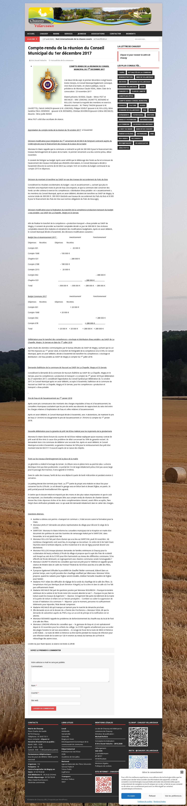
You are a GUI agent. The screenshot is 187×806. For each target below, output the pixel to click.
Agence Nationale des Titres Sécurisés (76, 764)
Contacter (115, 33)
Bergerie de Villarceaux (140, 82)
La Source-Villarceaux (143, 124)
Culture (132, 105)
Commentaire (36, 666)
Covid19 (122, 105)
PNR (152, 134)
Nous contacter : (38, 739)
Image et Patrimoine (127, 120)
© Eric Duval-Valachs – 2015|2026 (108, 743)
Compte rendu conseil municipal (133, 101)
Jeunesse (82, 33)
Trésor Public (67, 769)
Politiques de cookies (103, 766)
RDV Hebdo (123, 138)
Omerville (65, 736)
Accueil (31, 33)
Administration (126, 77)
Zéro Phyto (124, 148)
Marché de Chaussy (144, 129)
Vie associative (141, 143)
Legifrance (66, 772)
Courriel (34, 693)
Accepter (131, 796)
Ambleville (65, 731)
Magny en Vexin (68, 739)
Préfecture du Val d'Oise (71, 751)
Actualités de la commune (62, 60)
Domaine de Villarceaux (129, 110)
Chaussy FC (123, 91)
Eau (144, 110)
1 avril (122, 72)
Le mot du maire (126, 129)
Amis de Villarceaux (144, 77)
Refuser (152, 796)
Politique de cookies (145, 801)
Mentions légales (160, 801)
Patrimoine (142, 134)
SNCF (64, 782)
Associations (98, 33)
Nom (33, 685)
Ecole (152, 110)
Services (68, 33)
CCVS (143, 87)
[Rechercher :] (146, 39)
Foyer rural (138, 115)
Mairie (56, 33)
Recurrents (136, 138)
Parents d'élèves (126, 134)
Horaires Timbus (68, 779)
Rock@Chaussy (125, 143)
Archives (122, 82)
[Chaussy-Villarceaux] (93, 17)
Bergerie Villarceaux (128, 87)
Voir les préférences (173, 796)
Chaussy (44, 33)
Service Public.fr (68, 767)
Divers (142, 105)
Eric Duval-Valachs (39, 60)
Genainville (66, 734)
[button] (182, 772)
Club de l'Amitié (138, 91)
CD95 (64, 754)
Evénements (124, 115)
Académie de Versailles (71, 757)
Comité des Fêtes (126, 96)
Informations (146, 120)
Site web (34, 700)
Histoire (150, 115)
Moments (130, 33)
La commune (124, 124)
